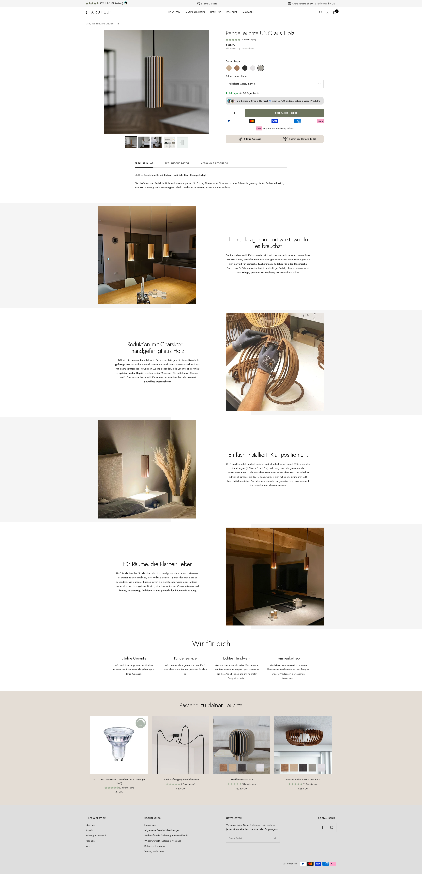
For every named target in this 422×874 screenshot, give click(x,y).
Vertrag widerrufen (154, 851)
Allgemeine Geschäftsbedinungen (162, 830)
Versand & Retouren (214, 163)
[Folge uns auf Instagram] (331, 827)
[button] (131, 142)
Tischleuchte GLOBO (242, 779)
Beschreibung (144, 163)
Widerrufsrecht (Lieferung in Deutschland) (166, 835)
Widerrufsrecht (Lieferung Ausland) (162, 841)
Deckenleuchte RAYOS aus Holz (303, 779)
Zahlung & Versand (96, 835)
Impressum (150, 825)
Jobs (88, 846)
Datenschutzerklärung (155, 846)
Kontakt (89, 830)
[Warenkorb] (334, 12)
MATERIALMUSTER (195, 12)
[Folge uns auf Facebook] (322, 827)
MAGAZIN (248, 12)
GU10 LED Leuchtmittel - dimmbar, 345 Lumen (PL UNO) (119, 781)
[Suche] (320, 12)
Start (88, 23)
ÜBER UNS (215, 12)
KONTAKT (231, 12)
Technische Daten (177, 163)
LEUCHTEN (174, 12)
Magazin (90, 841)
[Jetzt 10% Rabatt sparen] (275, 838)
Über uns (90, 825)
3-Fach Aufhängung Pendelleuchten (180, 779)
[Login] (327, 12)
